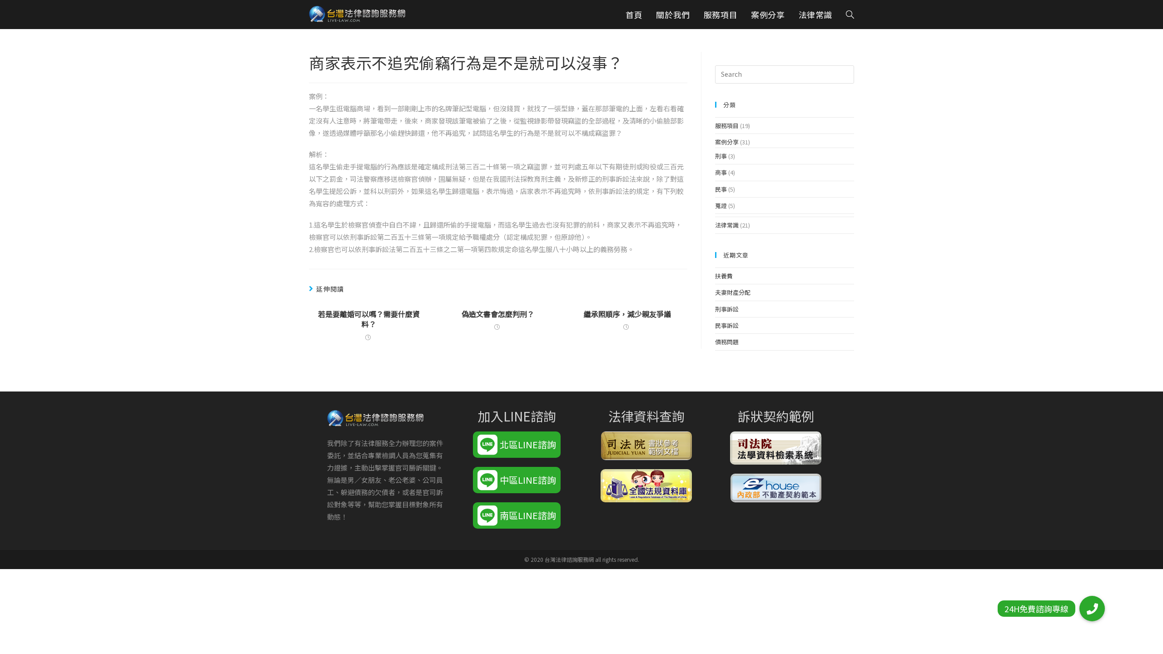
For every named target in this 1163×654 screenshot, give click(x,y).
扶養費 (724, 276)
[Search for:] (784, 73)
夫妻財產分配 (732, 292)
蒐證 (721, 205)
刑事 (721, 156)
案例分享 (727, 142)
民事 (721, 189)
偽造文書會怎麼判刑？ (498, 314)
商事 (721, 172)
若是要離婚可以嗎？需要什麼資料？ (369, 319)
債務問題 (727, 341)
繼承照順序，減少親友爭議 (627, 314)
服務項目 (727, 125)
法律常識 (727, 225)
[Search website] (850, 14)
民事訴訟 (727, 325)
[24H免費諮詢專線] (1092, 608)
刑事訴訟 (727, 309)
